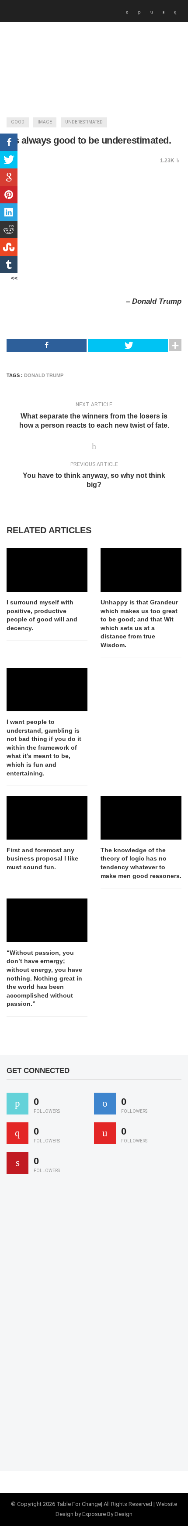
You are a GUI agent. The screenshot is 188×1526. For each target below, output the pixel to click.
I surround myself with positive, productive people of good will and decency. (42, 615)
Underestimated (84, 122)
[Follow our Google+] (17, 1133)
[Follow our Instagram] (105, 1133)
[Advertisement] (72, 1326)
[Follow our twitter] (17, 1103)
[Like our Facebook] (105, 1103)
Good (17, 122)
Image (45, 122)
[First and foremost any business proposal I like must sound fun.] (47, 818)
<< (13, 278)
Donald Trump (43, 375)
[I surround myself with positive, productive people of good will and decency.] (47, 570)
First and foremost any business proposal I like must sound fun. (42, 859)
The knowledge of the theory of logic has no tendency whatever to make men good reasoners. (141, 863)
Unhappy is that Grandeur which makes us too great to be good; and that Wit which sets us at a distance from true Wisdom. (139, 623)
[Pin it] (17, 1163)
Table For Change (78, 1504)
